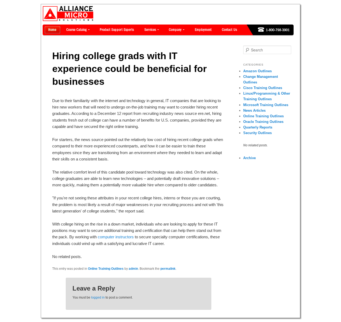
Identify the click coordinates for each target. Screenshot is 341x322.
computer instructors (116, 237)
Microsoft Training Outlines (265, 105)
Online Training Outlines (106, 269)
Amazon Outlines (257, 71)
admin (133, 269)
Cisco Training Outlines (262, 88)
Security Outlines (257, 133)
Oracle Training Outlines (263, 122)
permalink (168, 269)
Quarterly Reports (257, 127)
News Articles (254, 110)
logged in (98, 297)
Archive (249, 158)
